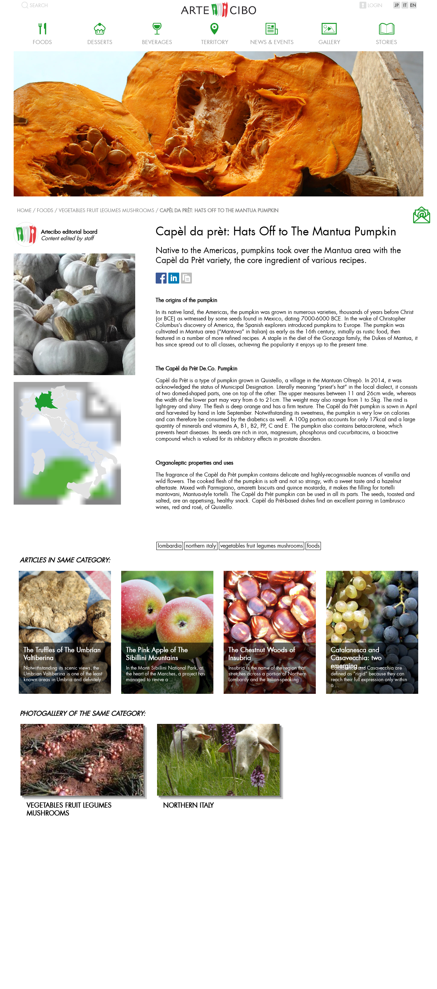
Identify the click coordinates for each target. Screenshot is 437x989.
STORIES (386, 35)
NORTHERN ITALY (201, 546)
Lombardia (170, 546)
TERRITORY (214, 35)
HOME (24, 211)
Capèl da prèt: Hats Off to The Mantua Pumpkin (219, 211)
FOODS (313, 546)
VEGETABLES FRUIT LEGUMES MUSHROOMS (106, 211)
